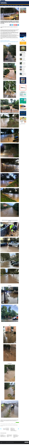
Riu (7, 423)
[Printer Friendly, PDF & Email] (17, 422)
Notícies (2, 5)
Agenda (8, 5)
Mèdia (19, 5)
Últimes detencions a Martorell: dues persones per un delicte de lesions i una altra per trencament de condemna (16, 436)
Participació (16, 5)
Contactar (22, 5)
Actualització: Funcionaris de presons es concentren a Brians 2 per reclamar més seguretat (22, 70)
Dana (4, 423)
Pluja (6, 423)
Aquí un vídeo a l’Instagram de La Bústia (5, 40)
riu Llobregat (12, 423)
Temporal (15, 423)
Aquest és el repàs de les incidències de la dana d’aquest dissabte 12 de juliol (9, 41)
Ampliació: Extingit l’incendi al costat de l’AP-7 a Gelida (24, 67)
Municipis (6, 5)
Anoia (3, 423)
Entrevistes (11, 5)
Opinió (13, 5)
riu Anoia (9, 423)
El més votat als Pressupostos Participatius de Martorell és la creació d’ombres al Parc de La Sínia (23, 60)
